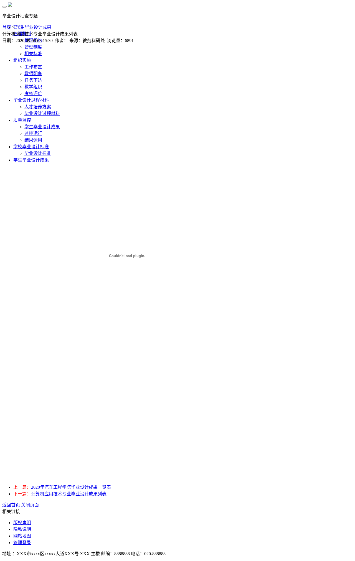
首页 (6, 27)
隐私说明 (22, 529)
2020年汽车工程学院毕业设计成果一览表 (71, 487)
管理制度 (33, 47)
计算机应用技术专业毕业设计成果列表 (68, 493)
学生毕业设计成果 (33, 27)
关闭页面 (30, 505)
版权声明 (22, 522)
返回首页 (11, 505)
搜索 (321, 13)
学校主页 (343, 13)
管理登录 (22, 542)
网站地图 (22, 536)
